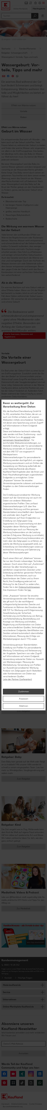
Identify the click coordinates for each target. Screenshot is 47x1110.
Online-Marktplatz (20, 9)
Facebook (4, 1074)
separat (27, 437)
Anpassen (23, 699)
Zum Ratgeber (23, 711)
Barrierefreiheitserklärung (12, 1107)
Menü (43, 3)
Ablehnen (23, 706)
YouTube (13, 1074)
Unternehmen (9, 999)
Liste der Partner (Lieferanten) (17, 679)
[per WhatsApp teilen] (17, 76)
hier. (29, 590)
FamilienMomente (27, 48)
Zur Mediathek (23, 908)
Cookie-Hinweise (35, 1104)
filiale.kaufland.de (12, 985)
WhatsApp (40, 1083)
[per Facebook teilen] (8, 76)
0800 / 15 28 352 (11, 965)
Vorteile (23, 111)
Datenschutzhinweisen (29, 587)
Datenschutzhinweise (19, 1104)
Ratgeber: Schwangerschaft (14, 53)
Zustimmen (23, 691)
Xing (22, 1074)
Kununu (13, 1083)
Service (6, 992)
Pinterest (4, 1083)
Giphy (31, 1083)
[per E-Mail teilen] (3, 76)
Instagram (31, 1074)
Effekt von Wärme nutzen (23, 105)
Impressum (5, 1104)
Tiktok (22, 1083)
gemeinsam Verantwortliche (16, 440)
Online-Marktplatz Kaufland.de (18, 1006)
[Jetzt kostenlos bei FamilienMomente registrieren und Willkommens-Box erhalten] (23, 936)
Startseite (5, 48)
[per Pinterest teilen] (13, 76)
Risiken (23, 117)
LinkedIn (40, 1074)
